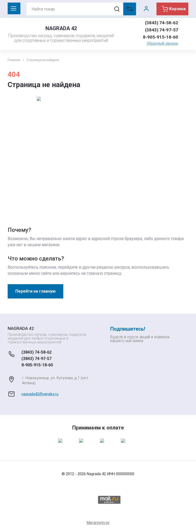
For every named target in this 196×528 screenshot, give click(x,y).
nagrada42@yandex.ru (39, 394)
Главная (14, 60)
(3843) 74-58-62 (161, 22)
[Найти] (117, 9)
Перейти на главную (35, 291)
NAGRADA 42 (61, 28)
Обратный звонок (162, 43)
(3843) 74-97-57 (161, 29)
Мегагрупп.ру (98, 523)
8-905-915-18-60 (160, 37)
